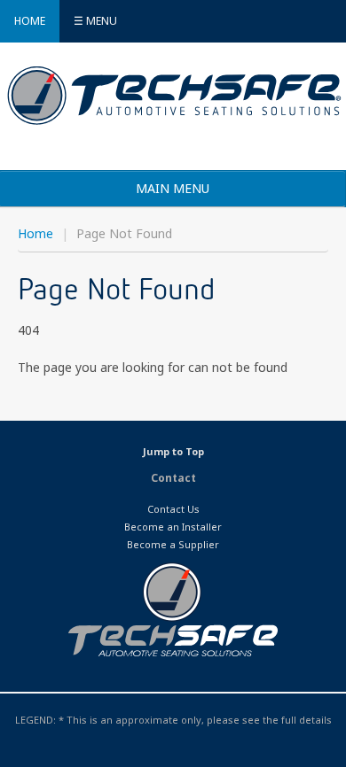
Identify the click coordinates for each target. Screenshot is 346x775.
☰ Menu (95, 20)
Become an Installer (173, 526)
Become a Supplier (173, 544)
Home (29, 20)
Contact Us (173, 508)
